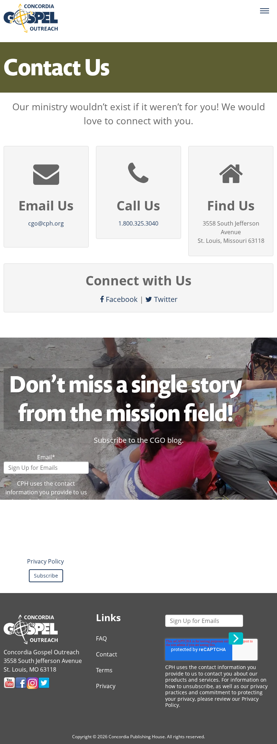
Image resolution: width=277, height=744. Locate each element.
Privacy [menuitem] (105, 686)
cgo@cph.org (46, 223)
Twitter (164, 299)
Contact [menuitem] (106, 654)
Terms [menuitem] (104, 670)
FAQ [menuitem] (101, 638)
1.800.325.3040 (138, 223)
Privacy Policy (45, 561)
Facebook (121, 299)
